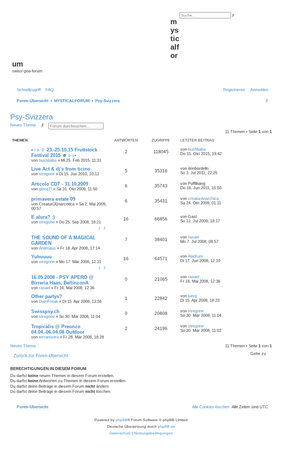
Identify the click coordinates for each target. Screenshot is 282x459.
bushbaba (48, 160)
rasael (193, 237)
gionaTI (45, 189)
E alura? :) (43, 217)
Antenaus (47, 248)
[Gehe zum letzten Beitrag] (208, 149)
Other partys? (46, 296)
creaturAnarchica (203, 198)
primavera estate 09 (53, 199)
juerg (192, 296)
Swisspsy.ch (45, 311)
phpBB (121, 420)
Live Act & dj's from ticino (60, 169)
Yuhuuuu (41, 256)
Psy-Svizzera (31, 117)
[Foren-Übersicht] (91, 33)
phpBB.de (166, 426)
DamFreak (48, 301)
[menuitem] (48, 89)
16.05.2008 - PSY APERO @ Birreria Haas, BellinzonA (62, 280)
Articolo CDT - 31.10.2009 (59, 184)
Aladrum (195, 256)
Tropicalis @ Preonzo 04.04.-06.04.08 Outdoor (57, 329)
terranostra (49, 337)
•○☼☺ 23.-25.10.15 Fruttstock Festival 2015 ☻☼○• (64, 152)
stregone (47, 174)
